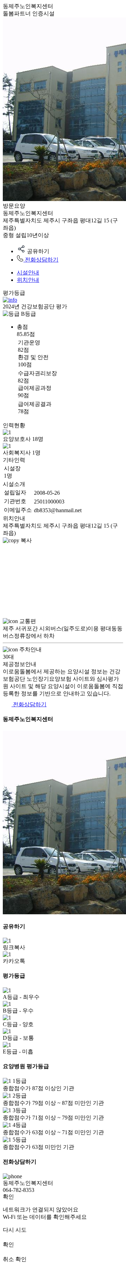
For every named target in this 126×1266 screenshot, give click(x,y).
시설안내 (28, 273)
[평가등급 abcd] (10, 300)
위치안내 (28, 280)
